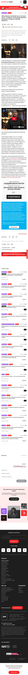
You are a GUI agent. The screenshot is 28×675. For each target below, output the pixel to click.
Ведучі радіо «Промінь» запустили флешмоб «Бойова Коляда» (13, 367)
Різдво (13, 247)
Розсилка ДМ (4, 599)
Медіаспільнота (5, 364)
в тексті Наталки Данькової (13, 177)
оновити (24, 464)
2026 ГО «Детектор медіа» (9, 624)
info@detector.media (7, 623)
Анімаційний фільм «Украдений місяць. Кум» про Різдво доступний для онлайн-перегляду (13, 357)
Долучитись (14, 227)
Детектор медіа (5, 560)
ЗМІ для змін (4, 565)
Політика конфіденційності (7, 589)
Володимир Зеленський (7, 249)
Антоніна (3, 395)
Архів (2, 601)
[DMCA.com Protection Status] (9, 654)
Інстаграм (20, 592)
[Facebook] (9, 40)
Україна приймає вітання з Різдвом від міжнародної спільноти (12, 418)
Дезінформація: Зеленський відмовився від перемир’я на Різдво (14, 327)
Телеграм (20, 590)
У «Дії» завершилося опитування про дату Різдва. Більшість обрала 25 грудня (12, 347)
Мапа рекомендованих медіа (8, 580)
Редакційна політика (6, 587)
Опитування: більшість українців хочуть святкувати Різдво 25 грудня (12, 388)
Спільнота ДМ (14, 499)
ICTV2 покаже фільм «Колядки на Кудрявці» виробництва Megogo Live (13, 317)
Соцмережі (21, 585)
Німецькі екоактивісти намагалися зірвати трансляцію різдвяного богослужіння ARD (13, 398)
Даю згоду (14, 672)
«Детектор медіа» (22, 233)
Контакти (3, 595)
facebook (20, 587)
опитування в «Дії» (16, 159)
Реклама (3, 593)
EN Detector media (5, 575)
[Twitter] (13, 40)
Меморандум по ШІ (5, 590)
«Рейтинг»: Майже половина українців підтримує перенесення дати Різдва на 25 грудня (12, 438)
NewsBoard (3, 569)
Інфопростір (4, 13)
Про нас (3, 585)
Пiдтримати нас (17, 607)
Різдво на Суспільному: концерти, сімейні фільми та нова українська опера (13, 307)
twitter (19, 589)
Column (7, 374)
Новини (9, 13)
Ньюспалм (3, 581)
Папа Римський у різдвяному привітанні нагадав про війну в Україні (12, 408)
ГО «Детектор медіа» (6, 578)
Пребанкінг (4, 566)
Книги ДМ (3, 592)
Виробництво (4, 314)
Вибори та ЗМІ (4, 574)
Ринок (3, 374)
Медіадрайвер (4, 568)
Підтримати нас (5, 596)
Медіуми (3, 583)
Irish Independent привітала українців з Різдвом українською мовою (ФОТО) (11, 297)
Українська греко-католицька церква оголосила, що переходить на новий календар (12, 274)
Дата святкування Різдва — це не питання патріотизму (13, 376)
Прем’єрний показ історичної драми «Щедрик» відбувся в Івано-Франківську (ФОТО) (13, 286)
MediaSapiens (4, 562)
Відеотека (3, 572)
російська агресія (6, 247)
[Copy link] (16, 40)
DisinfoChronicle (4, 571)
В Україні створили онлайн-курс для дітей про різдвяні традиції (13, 337)
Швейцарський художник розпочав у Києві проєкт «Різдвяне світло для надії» (12, 428)
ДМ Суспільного (5, 563)
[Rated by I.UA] (19, 654)
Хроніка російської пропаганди (8, 324)
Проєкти (4, 558)
